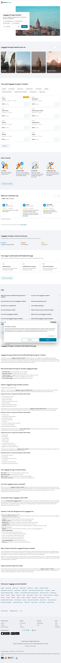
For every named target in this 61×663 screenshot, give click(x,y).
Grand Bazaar (30, 588)
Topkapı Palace (17, 590)
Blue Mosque (8, 588)
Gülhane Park (27, 602)
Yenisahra (8, 595)
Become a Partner (4, 627)
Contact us (22, 627)
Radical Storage (4, 610)
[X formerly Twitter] (24, 630)
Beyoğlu (2, 588)
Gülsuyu (18, 597)
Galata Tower (15, 588)
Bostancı (36, 595)
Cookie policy (57, 627)
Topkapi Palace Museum (18, 602)
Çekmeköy (28, 597)
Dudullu (2, 595)
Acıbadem (17, 592)
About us (2, 623)
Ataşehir (53, 590)
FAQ (21, 625)
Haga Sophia (24, 590)
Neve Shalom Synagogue (6, 602)
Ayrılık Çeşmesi (42, 597)
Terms (56, 623)
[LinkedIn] (28, 630)
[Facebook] (22, 630)
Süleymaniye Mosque (43, 588)
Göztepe (8, 597)
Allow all (48, 339)
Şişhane (24, 599)
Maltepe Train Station (48, 595)
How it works (22, 623)
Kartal (40, 595)
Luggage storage (13, 610)
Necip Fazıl (18, 595)
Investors (3, 625)
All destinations (40, 623)
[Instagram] (26, 630)
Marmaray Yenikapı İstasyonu (7, 592)
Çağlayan (13, 595)
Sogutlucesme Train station (7, 590)
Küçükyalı (56, 595)
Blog (38, 625)
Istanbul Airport (42, 602)
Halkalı (23, 595)
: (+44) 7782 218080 (30, 646)
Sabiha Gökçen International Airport (36, 590)
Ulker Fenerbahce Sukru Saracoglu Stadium (29, 592)
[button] (18, 26)
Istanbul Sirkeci (23, 588)
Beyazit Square (34, 602)
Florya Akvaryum (17, 599)
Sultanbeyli (47, 590)
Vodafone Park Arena (44, 592)
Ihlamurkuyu (34, 597)
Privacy (56, 625)
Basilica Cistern (43, 599)
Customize (29, 339)
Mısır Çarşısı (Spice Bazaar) (33, 599)
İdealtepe (13, 597)
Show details (51, 335)
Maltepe (23, 597)
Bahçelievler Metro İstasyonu (7, 599)
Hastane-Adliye (30, 595)
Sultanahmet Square (52, 599)
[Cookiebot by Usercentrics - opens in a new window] (51, 322)
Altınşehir (3, 597)
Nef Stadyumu (53, 592)
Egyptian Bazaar (50, 602)
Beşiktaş (36, 588)
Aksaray (48, 597)
